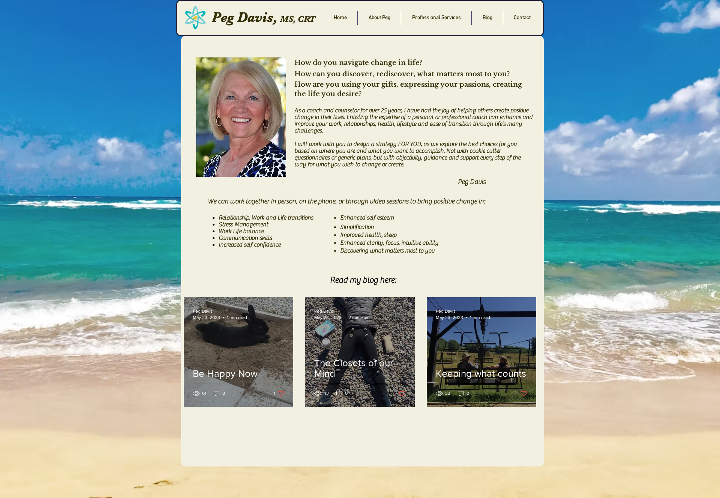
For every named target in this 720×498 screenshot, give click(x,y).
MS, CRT (297, 19)
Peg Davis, (244, 17)
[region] (362, 251)
